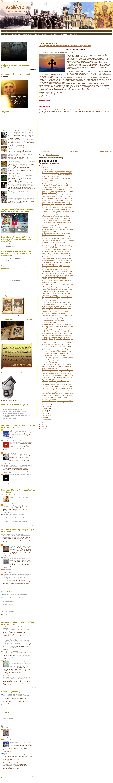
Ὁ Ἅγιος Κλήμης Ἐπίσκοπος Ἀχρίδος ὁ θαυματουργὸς (56, 337)
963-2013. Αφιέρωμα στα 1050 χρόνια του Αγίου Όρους (57, 174)
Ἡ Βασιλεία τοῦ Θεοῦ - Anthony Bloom (12, 506)
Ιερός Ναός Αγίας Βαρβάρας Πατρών (12, 453)
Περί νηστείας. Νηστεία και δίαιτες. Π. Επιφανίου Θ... (56, 371)
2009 (42, 428)
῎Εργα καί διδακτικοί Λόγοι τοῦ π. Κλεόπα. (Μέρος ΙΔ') (56, 249)
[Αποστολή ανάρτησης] (54, 93)
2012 (42, 423)
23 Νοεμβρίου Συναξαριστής (49, 322)
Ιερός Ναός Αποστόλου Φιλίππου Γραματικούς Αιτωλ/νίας (17, 474)
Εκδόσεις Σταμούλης (8, 604)
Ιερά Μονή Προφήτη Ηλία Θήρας (11, 494)
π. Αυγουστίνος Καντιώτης (9, 639)
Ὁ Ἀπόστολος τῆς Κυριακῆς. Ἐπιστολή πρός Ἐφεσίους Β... (58, 184)
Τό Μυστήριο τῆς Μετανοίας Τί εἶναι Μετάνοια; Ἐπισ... (56, 196)
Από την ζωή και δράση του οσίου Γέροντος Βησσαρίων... (57, 260)
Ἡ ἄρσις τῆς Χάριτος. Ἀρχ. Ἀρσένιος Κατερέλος (55, 291)
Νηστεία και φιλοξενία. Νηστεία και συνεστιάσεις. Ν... (56, 236)
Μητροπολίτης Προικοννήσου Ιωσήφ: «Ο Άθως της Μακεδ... (58, 375)
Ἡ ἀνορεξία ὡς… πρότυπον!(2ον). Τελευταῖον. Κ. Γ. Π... (57, 185)
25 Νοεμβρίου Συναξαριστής (49, 282)
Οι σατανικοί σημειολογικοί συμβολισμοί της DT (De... (57, 204)
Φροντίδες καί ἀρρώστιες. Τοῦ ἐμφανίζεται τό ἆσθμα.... (56, 288)
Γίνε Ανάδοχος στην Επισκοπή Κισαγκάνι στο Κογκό (15, 466)
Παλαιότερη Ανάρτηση (106, 151)
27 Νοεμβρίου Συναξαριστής (49, 247)
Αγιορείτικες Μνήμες (8, 739)
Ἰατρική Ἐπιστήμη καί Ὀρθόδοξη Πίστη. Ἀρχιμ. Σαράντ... (57, 289)
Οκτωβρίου (45, 404)
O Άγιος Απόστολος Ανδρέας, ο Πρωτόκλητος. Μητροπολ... (58, 171)
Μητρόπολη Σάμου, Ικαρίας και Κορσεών (13, 413)
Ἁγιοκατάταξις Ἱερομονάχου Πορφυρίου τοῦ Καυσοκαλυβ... (58, 229)
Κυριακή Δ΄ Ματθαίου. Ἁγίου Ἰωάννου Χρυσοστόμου (21, 198)
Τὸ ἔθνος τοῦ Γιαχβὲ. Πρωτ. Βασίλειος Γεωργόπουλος (56, 218)
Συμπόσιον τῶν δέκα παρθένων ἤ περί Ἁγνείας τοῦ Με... (57, 173)
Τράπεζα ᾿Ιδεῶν (7, 675)
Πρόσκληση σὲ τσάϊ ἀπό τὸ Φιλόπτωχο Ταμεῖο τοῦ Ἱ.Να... (57, 359)
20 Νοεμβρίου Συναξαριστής (49, 379)
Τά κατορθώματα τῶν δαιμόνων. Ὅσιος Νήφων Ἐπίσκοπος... (58, 271)
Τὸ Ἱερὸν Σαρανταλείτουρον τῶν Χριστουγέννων (55, 278)
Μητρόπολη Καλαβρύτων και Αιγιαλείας (13, 409)
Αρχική (5, 31)
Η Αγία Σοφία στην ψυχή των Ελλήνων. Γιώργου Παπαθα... (58, 267)
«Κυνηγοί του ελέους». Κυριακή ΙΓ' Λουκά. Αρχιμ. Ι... (56, 308)
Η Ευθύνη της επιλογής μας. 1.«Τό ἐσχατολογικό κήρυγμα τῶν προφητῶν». (20, 176)
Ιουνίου (44, 412)
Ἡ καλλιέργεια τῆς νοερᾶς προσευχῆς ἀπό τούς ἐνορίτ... (57, 317)
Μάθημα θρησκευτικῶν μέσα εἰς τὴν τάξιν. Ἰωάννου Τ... (57, 216)
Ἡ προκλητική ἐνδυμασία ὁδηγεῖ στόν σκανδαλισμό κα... (57, 330)
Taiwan (5, 705)
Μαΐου (44, 413)
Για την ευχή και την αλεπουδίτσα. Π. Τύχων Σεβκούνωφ (57, 395)
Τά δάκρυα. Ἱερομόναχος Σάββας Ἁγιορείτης (54, 244)
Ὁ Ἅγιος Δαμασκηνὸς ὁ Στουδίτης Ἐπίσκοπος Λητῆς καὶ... (57, 257)
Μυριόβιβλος (6, 614)
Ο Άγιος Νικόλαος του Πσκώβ (10, 754)
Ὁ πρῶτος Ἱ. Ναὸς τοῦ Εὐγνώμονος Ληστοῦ (54, 277)
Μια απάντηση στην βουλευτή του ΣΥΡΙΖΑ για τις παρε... (57, 384)
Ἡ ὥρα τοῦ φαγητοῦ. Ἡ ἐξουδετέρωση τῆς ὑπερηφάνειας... (57, 262)
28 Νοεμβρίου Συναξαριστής (49, 231)
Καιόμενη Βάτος (7, 569)
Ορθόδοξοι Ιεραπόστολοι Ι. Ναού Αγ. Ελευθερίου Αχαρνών (17, 465)
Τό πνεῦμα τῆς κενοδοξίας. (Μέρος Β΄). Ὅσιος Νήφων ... (57, 315)
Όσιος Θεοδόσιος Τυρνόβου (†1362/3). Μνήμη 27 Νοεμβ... (58, 246)
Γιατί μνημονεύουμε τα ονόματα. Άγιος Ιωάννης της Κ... (57, 242)
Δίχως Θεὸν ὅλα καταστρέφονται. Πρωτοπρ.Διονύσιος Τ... (57, 346)
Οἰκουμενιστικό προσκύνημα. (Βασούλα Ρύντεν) (55, 224)
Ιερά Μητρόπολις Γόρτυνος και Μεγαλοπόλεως (15, 411)
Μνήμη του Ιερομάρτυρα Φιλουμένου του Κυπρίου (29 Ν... (58, 211)
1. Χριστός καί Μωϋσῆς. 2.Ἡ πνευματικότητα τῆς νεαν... (57, 297)
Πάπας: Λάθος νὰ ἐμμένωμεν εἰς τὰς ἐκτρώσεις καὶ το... (57, 207)
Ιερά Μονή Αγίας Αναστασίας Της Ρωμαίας (13, 514)
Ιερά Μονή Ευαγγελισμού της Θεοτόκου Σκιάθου (15, 517)
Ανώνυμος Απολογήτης (8, 718)
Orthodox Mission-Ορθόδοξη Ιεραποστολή (13, 694)
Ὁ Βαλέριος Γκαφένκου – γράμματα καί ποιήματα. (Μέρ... (57, 275)
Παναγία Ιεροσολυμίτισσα (9, 715)
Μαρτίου (44, 417)
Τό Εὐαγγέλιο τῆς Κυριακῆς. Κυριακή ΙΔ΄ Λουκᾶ (55, 182)
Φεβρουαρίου (46, 419)
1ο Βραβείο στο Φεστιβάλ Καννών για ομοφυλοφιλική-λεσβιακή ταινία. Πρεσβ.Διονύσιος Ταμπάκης (21, 140)
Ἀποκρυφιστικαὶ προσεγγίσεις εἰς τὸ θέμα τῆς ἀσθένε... (56, 344)
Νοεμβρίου (45, 169)
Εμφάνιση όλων (33, 421)
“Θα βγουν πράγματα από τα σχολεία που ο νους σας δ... (57, 209)
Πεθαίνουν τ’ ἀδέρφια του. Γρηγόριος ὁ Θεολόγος (55, 402)
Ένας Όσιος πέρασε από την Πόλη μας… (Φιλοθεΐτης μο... (57, 298)
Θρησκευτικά (6, 557)
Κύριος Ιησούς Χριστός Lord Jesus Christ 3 (14, 534)
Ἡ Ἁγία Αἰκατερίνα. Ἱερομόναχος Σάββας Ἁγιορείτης (56, 266)
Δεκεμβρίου (45, 167)
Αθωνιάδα (5, 772)
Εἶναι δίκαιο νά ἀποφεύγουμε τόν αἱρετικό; (53, 235)
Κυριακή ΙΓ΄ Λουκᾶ (47, 309)
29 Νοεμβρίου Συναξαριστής (49, 213)
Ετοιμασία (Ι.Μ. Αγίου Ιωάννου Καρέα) (13, 597)
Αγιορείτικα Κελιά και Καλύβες (11, 762)
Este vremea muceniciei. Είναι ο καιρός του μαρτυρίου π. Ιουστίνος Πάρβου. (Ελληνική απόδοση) (21, 162)
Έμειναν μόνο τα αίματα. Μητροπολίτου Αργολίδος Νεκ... (57, 198)
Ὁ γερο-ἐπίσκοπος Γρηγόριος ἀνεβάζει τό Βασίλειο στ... (57, 251)
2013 (42, 165)
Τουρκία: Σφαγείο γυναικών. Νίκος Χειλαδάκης (54, 295)
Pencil (40, 96)
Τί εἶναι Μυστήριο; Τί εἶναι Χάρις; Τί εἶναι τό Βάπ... (56, 233)
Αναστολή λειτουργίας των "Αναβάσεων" (18, 168)
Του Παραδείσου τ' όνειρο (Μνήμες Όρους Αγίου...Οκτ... (57, 388)
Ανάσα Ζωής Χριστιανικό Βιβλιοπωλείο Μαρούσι (15, 594)
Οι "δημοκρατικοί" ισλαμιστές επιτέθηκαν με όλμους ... (57, 353)
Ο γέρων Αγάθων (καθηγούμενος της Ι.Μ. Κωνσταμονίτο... (57, 386)
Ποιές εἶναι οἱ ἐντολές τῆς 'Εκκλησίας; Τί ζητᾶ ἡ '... (55, 269)
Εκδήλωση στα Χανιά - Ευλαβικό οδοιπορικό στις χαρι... (57, 390)
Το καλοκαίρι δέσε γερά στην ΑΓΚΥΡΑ (12, 652)
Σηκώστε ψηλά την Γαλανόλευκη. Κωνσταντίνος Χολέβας (57, 286)
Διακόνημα (6, 753)
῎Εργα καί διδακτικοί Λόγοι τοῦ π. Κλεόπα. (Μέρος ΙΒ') (57, 377)
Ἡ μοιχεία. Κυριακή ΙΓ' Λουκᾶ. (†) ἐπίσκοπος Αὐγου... (56, 302)
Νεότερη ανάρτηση (44, 151)
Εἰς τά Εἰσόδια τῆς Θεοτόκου (50, 368)
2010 (42, 426)
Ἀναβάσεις (15, 7)
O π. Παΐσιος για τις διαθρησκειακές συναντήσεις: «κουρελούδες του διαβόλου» (20, 192)
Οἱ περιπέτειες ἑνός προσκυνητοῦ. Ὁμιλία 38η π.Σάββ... (57, 255)
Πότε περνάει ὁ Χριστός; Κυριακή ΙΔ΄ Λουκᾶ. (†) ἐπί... (56, 176)
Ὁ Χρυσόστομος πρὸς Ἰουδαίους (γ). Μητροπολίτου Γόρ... (57, 194)
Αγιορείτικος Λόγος (8, 729)
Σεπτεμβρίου (46, 406)
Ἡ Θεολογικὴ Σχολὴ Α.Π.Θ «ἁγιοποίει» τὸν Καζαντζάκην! (57, 331)
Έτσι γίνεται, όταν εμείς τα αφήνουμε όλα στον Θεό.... (56, 350)
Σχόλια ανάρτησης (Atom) (53, 155)
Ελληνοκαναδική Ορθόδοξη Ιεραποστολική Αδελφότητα (17, 574)
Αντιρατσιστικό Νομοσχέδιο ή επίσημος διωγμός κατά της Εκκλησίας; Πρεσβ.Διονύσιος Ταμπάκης (21, 133)
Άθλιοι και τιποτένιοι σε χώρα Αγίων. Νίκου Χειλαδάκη (57, 202)
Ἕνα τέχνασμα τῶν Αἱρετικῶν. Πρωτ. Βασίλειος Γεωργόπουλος (65, 45)
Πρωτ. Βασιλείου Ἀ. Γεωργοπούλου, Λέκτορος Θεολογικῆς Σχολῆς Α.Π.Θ (58, 52)
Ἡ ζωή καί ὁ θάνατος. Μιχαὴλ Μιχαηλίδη (53, 320)
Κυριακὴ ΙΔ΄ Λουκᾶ (47, 180)
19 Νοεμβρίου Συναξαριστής (49, 399)
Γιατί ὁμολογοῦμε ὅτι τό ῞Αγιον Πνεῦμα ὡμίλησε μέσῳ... (57, 324)
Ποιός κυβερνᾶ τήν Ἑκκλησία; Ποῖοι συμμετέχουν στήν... (57, 284)
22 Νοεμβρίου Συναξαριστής (49, 340)
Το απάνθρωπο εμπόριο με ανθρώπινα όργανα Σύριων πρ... (57, 370)
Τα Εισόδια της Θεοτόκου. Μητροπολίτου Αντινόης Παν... (57, 361)
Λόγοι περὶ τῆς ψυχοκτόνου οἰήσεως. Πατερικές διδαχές (57, 333)
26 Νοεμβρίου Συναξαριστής (49, 264)
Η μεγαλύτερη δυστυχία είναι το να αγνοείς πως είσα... (56, 178)
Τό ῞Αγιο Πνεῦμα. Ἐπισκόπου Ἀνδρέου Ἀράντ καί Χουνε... (58, 393)
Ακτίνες (5, 545)
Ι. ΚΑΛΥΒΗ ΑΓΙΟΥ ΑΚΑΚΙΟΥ (10, 764)
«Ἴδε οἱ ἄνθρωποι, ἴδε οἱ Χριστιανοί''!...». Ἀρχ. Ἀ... (55, 381)
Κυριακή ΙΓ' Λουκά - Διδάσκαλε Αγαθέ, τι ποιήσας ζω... (57, 280)
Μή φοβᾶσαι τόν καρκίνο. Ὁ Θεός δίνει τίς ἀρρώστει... (56, 227)
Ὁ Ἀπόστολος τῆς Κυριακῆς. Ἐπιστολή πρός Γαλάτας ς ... (57, 313)
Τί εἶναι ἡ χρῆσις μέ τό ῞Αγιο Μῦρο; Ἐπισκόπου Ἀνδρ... (57, 220)
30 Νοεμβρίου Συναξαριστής (49, 193)
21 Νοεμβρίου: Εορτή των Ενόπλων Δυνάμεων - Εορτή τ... (57, 351)
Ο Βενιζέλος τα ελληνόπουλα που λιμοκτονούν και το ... (57, 304)
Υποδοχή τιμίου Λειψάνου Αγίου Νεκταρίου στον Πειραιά (57, 357)
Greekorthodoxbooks (8, 601)
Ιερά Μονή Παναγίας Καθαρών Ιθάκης (13, 505)
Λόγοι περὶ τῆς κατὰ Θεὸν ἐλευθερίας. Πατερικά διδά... (56, 189)
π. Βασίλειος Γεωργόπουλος (53, 95)
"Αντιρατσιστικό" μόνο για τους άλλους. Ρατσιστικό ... (56, 293)
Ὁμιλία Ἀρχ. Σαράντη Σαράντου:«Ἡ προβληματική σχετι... (57, 339)
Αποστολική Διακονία (8, 611)
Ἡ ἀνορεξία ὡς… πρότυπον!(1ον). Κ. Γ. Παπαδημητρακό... (57, 319)
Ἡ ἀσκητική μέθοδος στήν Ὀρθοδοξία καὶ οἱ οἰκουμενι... (57, 342)
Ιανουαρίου (45, 421)
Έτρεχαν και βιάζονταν (14, 431)
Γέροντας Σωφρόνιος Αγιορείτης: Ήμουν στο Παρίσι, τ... (57, 238)
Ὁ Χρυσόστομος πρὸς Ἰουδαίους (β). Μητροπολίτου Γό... (57, 273)
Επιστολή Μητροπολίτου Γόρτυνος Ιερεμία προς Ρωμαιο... (57, 253)
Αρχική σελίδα (74, 151)
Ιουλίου (44, 410)
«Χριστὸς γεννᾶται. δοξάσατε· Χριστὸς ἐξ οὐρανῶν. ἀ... (57, 366)
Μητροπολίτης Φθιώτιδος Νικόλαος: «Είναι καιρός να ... (57, 205)
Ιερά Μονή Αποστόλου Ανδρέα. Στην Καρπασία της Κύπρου (58, 191)
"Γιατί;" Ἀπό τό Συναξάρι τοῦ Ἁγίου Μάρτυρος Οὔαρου (57, 258)
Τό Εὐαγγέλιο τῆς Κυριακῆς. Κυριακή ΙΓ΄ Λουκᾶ (55, 311)
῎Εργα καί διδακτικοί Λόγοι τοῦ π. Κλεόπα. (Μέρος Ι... (56, 222)
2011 (42, 424)
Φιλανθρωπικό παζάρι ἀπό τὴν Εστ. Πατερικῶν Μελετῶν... (57, 355)
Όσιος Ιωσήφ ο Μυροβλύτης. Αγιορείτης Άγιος (54, 397)
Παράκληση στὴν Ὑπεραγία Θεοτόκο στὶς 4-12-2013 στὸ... (57, 200)
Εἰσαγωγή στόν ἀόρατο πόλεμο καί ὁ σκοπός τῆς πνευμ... (57, 335)
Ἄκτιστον (5, 660)
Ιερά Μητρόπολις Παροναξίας (10, 418)
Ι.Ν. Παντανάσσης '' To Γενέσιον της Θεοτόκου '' (15, 430)
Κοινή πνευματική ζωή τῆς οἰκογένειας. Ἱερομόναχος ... (57, 225)
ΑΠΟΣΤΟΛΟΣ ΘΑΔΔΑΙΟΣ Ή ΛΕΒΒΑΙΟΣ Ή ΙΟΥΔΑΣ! (16, 571)
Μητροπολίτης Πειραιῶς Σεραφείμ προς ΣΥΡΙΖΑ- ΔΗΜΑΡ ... (58, 240)
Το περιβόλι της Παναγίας (9, 608)
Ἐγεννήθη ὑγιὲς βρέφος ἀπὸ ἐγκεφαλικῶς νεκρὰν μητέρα (57, 215)
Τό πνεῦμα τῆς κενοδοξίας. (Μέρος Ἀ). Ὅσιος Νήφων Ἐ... (57, 373)
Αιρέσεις (35, 31)
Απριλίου (45, 415)
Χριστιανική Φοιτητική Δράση (10, 651)
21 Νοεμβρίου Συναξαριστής (49, 362)
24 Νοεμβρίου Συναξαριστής (49, 300)
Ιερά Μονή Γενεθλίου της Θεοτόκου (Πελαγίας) (15, 521)
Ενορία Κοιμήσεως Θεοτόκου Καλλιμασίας (14, 440)
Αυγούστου (45, 408)
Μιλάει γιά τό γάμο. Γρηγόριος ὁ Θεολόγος (53, 328)
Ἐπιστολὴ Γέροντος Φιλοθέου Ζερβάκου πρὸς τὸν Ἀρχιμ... (57, 187)
